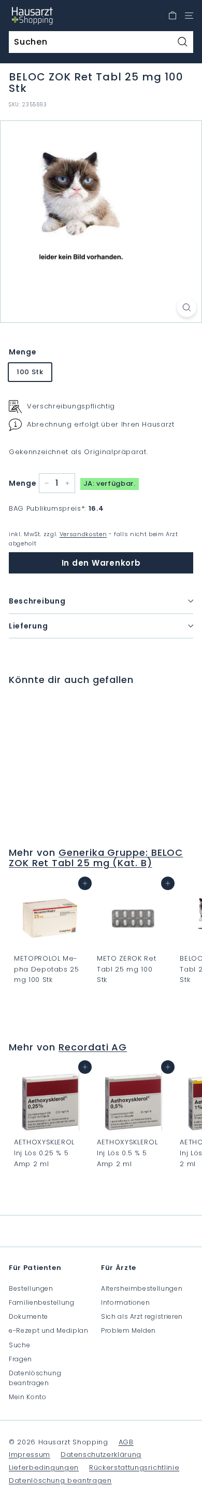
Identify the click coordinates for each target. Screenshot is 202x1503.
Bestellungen (31, 1288)
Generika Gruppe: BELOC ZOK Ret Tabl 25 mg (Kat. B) (96, 857)
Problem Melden (128, 1330)
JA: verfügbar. (109, 483)
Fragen (20, 1359)
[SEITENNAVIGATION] (189, 15)
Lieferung (28, 626)
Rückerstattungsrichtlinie (134, 1467)
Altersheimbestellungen (141, 1288)
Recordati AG (93, 1047)
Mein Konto (28, 1396)
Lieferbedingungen (44, 1467)
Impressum (29, 1454)
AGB (126, 1442)
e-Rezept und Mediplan (49, 1330)
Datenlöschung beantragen (35, 1378)
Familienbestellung (42, 1302)
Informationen (125, 1302)
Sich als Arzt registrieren (142, 1316)
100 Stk (30, 372)
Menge (22, 352)
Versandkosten (83, 534)
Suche (19, 1345)
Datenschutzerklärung (101, 1454)
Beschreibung (37, 601)
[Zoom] (186, 307)
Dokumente (28, 1316)
